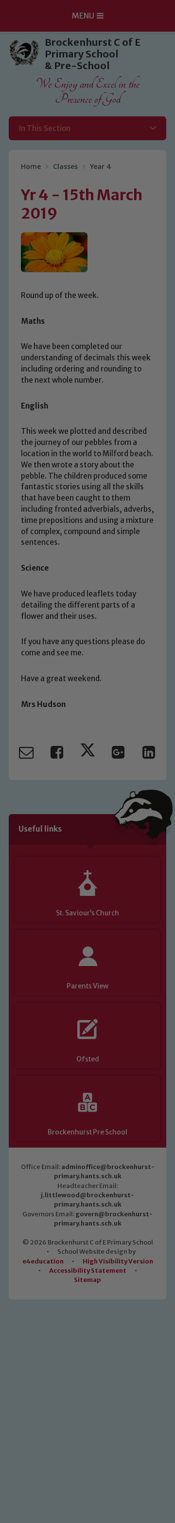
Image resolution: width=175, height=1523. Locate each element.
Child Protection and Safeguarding (87, 905)
